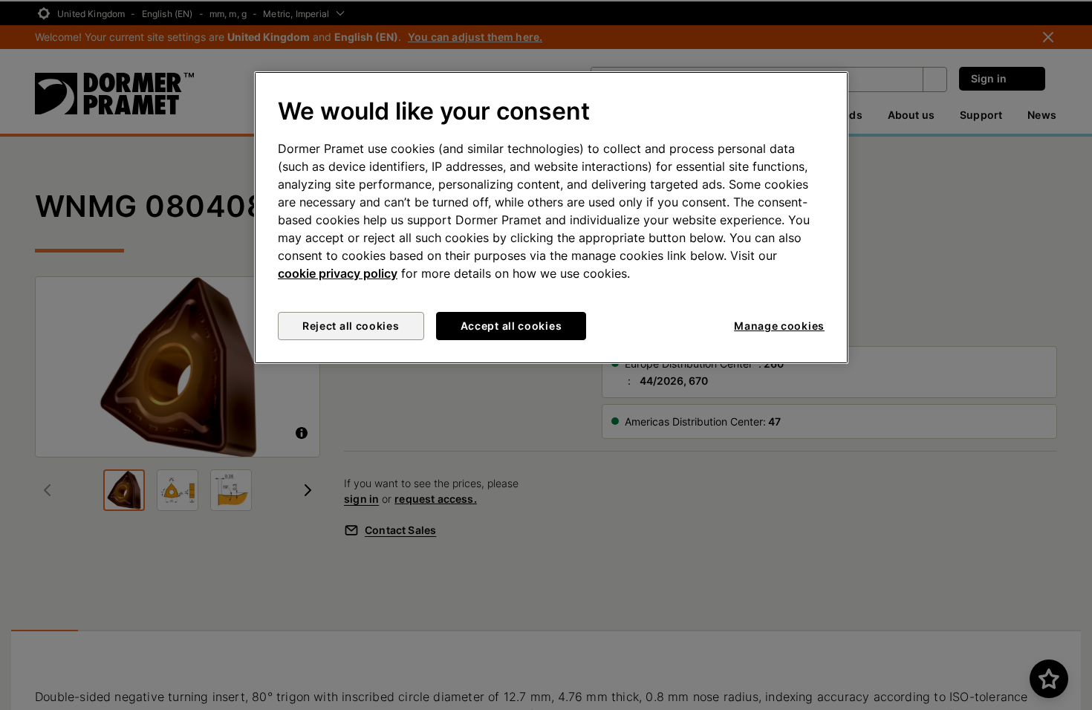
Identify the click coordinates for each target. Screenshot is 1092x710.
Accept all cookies (511, 325)
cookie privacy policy (337, 273)
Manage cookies (779, 325)
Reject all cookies (351, 325)
